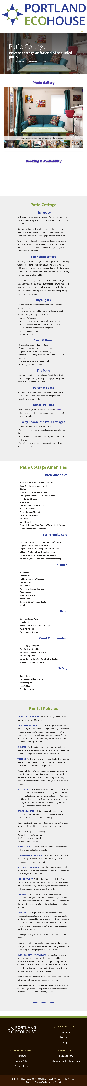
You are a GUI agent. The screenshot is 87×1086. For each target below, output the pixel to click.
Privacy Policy (21, 1061)
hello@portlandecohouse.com (65, 1061)
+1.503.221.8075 (65, 1055)
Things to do (65, 1037)
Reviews (22, 1055)
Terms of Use (21, 1066)
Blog (65, 1042)
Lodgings (65, 1032)
